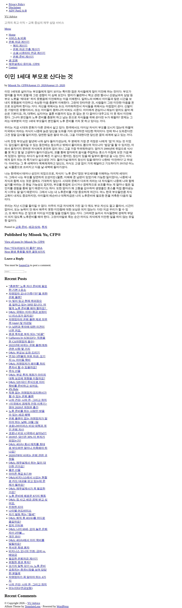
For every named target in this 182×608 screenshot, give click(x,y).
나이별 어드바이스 (20, 510)
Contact (13, 67)
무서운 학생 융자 (19, 547)
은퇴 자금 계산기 (19, 41)
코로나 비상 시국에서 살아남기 (28, 433)
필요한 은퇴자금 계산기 (23, 558)
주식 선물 (14, 371)
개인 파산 (14, 536)
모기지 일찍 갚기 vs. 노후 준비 (27, 566)
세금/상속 (34, 226)
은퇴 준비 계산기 (23, 56)
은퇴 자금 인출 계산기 (26, 49)
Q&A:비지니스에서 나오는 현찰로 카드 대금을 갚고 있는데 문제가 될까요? (28, 481)
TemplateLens (32, 606)
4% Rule (13, 389)
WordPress (63, 606)
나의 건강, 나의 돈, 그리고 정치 (28, 400)
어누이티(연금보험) (21, 588)
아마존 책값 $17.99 (20, 473)
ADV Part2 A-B (18, 10)
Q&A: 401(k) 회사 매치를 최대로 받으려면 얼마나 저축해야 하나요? (28, 448)
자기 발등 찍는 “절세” (22, 514)
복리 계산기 (20, 45)
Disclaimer (15, 7)
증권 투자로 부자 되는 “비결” (26, 334)
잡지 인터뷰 (16, 525)
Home (12, 34)
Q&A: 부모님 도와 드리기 (24, 352)
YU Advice (11, 16)
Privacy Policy (17, 4)
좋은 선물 (14, 470)
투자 (44, 226)
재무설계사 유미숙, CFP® (24, 64)
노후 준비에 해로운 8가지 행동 (27, 495)
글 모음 (13, 60)
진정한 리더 (16, 507)
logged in (24, 265)
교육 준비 (21, 226)
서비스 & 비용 (17, 38)
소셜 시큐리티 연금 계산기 (29, 52)
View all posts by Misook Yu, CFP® (25, 241)
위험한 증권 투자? (20, 562)
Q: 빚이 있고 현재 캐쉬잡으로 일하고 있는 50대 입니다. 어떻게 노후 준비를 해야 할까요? (28, 304)
